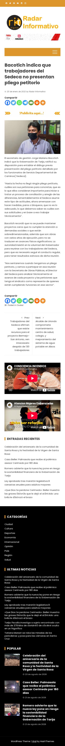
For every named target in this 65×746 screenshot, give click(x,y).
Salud (8, 559)
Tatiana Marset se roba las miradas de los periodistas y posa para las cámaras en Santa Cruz (31, 635)
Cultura (9, 528)
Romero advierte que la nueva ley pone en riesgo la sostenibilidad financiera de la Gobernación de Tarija (32, 472)
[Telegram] (25, 102)
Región (8, 555)
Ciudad (20, 305)
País (7, 550)
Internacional (12, 542)
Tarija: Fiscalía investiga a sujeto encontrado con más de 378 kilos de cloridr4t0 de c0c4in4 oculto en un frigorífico (32, 625)
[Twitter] (13, 102)
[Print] (37, 102)
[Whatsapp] (19, 102)
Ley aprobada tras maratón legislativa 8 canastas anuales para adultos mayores (27, 606)
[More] (43, 102)
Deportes (10, 533)
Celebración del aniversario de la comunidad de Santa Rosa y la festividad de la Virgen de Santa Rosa (32, 450)
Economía (10, 537)
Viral (34, 741)
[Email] (31, 102)
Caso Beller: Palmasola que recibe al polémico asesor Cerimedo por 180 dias (31, 589)
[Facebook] (7, 102)
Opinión (9, 546)
